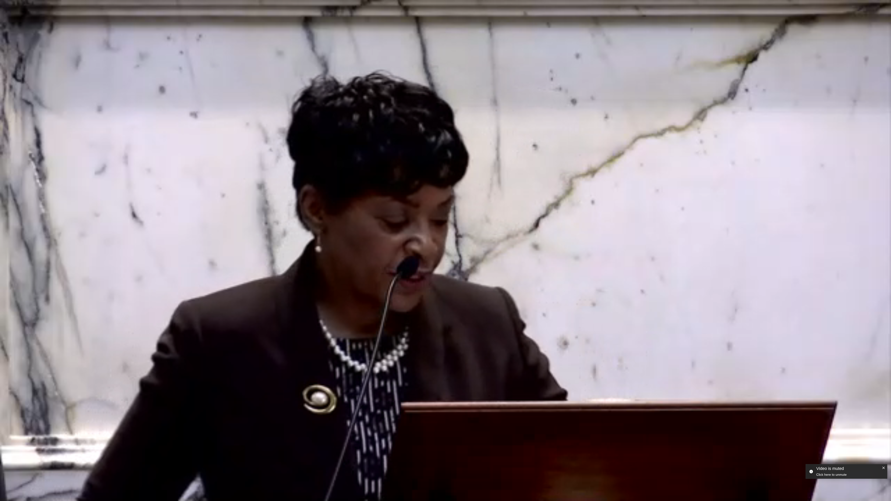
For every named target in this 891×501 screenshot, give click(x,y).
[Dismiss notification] (883, 468)
